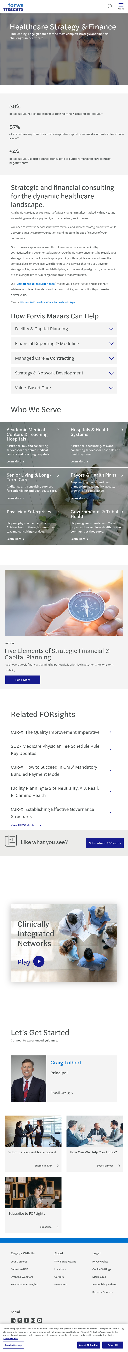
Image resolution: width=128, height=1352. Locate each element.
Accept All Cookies (88, 1345)
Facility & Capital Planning (41, 328)
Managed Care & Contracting (44, 358)
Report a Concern (102, 1292)
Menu (121, 8)
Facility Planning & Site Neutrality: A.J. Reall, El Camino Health (55, 791)
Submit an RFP (19, 1269)
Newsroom (60, 1284)
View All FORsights (22, 825)
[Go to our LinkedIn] (13, 1320)
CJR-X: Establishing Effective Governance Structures (52, 812)
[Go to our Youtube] (39, 1320)
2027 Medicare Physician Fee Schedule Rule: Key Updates (55, 749)
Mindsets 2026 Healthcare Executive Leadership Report (48, 302)
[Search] (110, 6)
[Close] (122, 1329)
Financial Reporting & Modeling (47, 343)
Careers (59, 1277)
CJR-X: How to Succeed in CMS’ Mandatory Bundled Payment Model (54, 770)
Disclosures (99, 1277)
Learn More (14, 461)
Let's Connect (19, 1261)
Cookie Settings (101, 1269)
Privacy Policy (100, 1261)
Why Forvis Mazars (65, 1261)
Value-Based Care (33, 387)
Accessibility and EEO (104, 1284)
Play (24, 961)
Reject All (113, 1345)
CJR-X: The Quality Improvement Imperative (55, 732)
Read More (22, 679)
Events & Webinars (22, 1277)
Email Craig (60, 1092)
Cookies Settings (13, 1345)
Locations (60, 1269)
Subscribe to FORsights (105, 843)
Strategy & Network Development (49, 372)
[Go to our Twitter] (20, 1320)
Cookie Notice (11, 1338)
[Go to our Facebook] (26, 1320)
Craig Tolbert (66, 1062)
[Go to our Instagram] (33, 1320)
